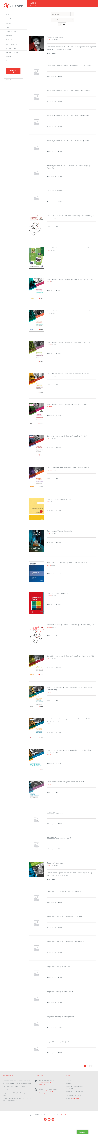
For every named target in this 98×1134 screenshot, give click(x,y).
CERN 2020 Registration (55, 813)
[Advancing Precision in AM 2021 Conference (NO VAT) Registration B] (36, 97)
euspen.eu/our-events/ (46, 1082)
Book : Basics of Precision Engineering (59, 531)
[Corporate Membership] (36, 869)
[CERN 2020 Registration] (36, 819)
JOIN (49, 53)
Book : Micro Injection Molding (57, 593)
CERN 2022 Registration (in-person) (59, 838)
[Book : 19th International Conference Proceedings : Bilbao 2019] (36, 383)
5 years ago (42, 1084)
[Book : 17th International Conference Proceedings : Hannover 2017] (36, 321)
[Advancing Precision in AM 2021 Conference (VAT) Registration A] (36, 122)
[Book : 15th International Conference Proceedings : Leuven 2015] (36, 258)
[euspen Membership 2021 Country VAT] (36, 998)
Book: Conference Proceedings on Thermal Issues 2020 (65, 782)
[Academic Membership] (36, 43)
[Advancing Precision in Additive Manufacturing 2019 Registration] (36, 72)
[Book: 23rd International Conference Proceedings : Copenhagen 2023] (36, 666)
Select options (52, 76)
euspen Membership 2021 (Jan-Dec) (59, 966)
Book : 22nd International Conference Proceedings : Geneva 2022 (69, 468)
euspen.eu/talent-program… (48, 1091)
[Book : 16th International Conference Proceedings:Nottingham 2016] (36, 289)
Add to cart (51, 227)
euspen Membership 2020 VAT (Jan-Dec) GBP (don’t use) (66, 941)
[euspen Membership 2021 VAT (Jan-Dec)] (36, 1023)
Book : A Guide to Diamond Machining (60, 499)
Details (55, 53)
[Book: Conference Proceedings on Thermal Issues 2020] (36, 791)
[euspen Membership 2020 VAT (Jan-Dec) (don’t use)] (36, 923)
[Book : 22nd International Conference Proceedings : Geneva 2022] (36, 477)
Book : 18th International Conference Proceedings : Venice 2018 (68, 342)
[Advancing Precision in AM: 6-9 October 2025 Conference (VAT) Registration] (36, 172)
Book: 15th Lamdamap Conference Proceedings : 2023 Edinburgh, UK (70, 625)
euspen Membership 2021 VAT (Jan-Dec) (60, 1017)
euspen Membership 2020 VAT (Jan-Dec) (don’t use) (64, 916)
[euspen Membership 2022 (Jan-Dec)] (36, 1048)
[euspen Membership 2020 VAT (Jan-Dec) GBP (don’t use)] (36, 948)
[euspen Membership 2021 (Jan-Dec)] (36, 973)
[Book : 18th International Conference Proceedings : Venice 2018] (36, 352)
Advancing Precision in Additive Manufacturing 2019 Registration (69, 65)
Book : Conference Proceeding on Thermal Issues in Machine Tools (69, 563)
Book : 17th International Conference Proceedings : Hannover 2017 (69, 311)
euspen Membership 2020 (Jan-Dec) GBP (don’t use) (64, 891)
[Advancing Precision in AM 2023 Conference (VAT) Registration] (36, 147)
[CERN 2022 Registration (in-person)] (36, 844)
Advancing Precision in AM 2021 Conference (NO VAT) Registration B (70, 90)
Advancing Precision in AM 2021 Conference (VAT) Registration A (68, 115)
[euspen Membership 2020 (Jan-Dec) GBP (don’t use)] (36, 898)
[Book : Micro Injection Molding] (36, 603)
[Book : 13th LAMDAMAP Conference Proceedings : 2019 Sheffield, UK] (36, 226)
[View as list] (64, 24)
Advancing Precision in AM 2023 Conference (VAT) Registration (68, 140)
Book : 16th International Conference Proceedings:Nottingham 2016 (70, 279)
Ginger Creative (65, 1115)
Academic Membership (55, 37)
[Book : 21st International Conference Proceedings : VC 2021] (36, 446)
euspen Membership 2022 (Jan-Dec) (59, 1042)
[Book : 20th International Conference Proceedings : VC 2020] (36, 414)
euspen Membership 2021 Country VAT (60, 992)
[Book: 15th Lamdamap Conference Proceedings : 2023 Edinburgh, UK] (36, 634)
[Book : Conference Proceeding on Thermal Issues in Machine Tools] (36, 572)
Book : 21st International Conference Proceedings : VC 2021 (67, 436)
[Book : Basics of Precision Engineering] (36, 541)
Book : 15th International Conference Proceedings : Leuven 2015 (68, 248)
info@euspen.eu (75, 1098)
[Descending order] (72, 14)
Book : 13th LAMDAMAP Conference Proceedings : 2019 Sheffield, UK (70, 216)
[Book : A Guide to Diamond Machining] (36, 509)
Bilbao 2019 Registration (55, 191)
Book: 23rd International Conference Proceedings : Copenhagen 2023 (70, 656)
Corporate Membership (55, 863)
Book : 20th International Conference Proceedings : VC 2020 (67, 404)
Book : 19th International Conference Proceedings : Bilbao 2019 (68, 374)
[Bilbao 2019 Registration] (36, 197)
